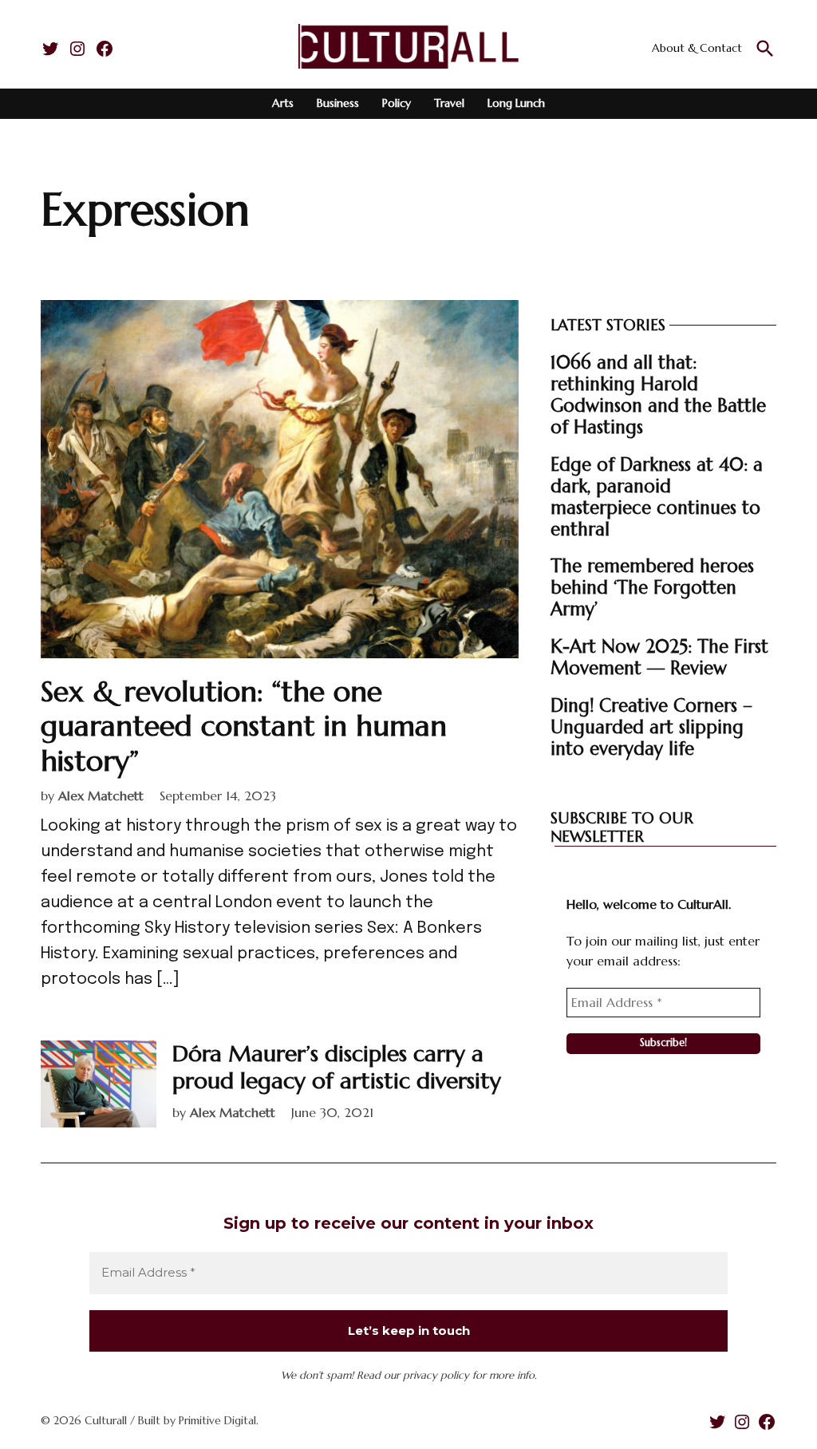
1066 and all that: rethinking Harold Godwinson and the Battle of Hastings (658, 394)
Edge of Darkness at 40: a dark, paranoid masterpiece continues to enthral (657, 496)
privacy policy (436, 1375)
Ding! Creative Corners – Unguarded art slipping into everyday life (651, 727)
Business (338, 103)
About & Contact (697, 48)
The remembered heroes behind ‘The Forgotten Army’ (652, 587)
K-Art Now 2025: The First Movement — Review (659, 657)
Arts (283, 103)
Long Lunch (516, 103)
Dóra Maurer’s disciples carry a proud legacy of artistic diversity (336, 1067)
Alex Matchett (101, 795)
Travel (449, 103)
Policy (396, 103)
